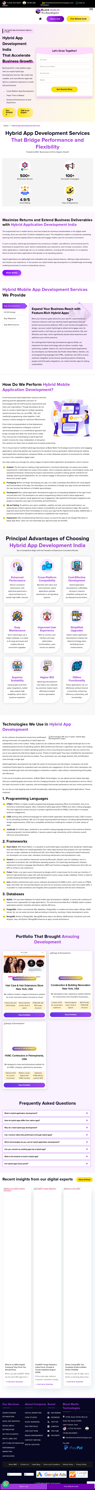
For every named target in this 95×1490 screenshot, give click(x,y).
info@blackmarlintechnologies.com (59, 3)
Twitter (54, 1422)
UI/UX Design (10, 312)
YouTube (55, 1431)
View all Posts (84, 1180)
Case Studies (31, 1417)
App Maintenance (11, 325)
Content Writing (33, 1440)
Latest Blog (36, 1464)
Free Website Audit (78, 19)
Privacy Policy (81, 1464)
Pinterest (55, 1435)
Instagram (56, 1413)
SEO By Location (32, 1444)
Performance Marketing (8, 1449)
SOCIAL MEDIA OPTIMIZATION (8, 1427)
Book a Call (55, 19)
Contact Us (24, 1464)
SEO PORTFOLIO (31, 1426)
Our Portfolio (9, 113)
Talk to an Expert (25, 112)
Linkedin (55, 1426)
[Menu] (91, 7)
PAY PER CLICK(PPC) (10, 1434)
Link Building (8, 1456)
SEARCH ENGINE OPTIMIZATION (9, 1415)
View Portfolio (24, 1015)
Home (40, 19)
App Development (12, 306)
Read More (11, 273)
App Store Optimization (13, 1443)
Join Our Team (31, 1431)
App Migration (10, 318)
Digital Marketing (33, 1413)
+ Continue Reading (14, 1382)
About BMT (13, 1464)
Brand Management (34, 1435)
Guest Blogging (32, 1422)
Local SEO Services (11, 1421)
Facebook (55, 1417)
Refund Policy (68, 1464)
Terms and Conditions (51, 1464)
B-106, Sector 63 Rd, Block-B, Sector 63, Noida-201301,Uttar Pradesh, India (75, 1421)
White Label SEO (9, 1439)
